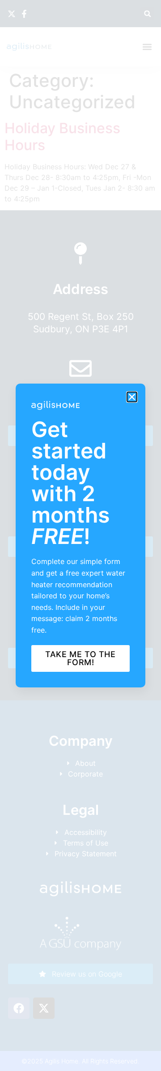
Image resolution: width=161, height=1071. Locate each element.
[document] (80, 535)
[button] (131, 396)
